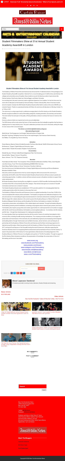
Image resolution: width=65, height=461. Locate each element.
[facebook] (27, 6)
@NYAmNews (26, 410)
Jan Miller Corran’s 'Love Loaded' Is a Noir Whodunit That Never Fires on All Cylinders (46, 313)
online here (36, 120)
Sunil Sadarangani (23, 448)
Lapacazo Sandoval (23, 441)
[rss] (37, 6)
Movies (28, 48)
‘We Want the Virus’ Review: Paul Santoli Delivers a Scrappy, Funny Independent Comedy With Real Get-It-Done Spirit (15, 345)
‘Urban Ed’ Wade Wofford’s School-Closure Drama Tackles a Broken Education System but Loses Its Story (14, 314)
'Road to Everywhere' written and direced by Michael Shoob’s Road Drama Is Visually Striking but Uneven (46, 328)
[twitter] (30, 6)
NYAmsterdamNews (29, 412)
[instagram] (34, 6)
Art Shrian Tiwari (22, 445)
